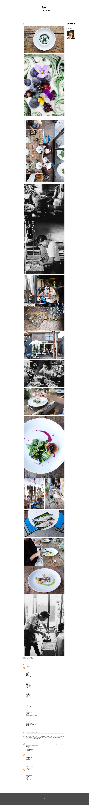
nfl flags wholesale (28, 746)
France (67, 46)
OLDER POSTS (61, 787)
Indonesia (68, 48)
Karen (27, 735)
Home (44, 798)
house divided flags (28, 747)
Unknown (27, 666)
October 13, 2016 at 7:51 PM (30, 766)
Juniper (67, 49)
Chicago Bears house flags (29, 750)
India (67, 47)
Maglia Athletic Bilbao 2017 (36, 738)
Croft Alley (25, 23)
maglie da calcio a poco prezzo (29, 738)
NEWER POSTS (26, 787)
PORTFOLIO (52, 16)
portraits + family (70, 52)
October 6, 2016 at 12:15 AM (30, 740)
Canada (67, 45)
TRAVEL (42, 16)
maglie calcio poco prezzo (58, 737)
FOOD (38, 16)
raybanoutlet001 (28, 753)
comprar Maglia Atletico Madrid (29, 739)
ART (35, 16)
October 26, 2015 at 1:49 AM (30, 702)
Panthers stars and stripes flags (29, 749)
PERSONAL (47, 16)
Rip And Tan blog (33, 657)
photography (68, 51)
